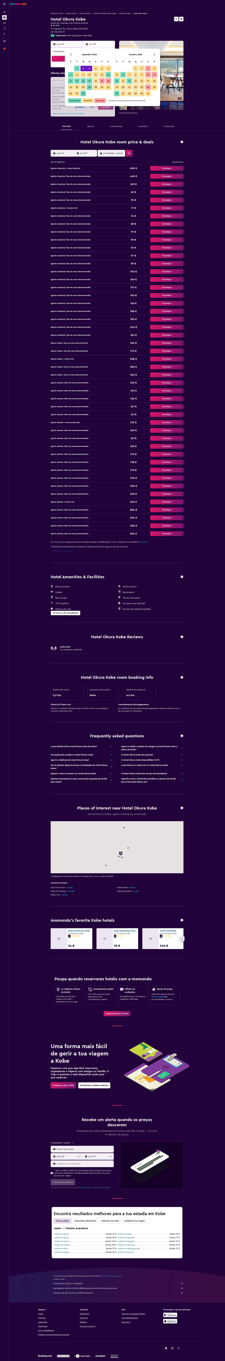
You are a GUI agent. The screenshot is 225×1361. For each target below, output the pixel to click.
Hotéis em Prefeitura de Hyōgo (105, 13)
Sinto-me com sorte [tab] (110, 1221)
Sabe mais (143, 542)
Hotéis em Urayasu (62, 1245)
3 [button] (89, 68)
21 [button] (71, 87)
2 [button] (83, 68)
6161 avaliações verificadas (79, 36)
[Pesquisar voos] (4, 12)
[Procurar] (4, 17)
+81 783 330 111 (58, 32)
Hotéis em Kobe (125, 13)
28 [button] (71, 93)
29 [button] (77, 93)
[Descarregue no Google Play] (170, 1315)
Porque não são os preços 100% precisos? (73, 1293)
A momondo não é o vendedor (68, 1283)
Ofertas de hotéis (57, 13)
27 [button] (108, 87)
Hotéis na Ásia (71, 13)
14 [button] (71, 81)
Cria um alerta (157, 997)
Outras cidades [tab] (62, 1221)
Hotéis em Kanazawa (126, 1245)
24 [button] (89, 87)
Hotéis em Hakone (62, 1241)
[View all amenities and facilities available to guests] (181, 577)
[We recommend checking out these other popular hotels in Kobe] (181, 920)
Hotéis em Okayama (126, 1241)
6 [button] (108, 68)
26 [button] (102, 87)
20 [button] (108, 81)
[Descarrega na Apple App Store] (170, 1321)
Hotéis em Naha (60, 1249)
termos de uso (85, 1187)
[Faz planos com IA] (4, 33)
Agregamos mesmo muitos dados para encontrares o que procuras (85, 1288)
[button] (4, 4)
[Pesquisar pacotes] (4, 28)
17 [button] (89, 81)
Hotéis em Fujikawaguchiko (129, 1249)
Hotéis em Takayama (126, 1238)
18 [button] (96, 81)
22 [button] (77, 87)
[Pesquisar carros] (4, 23)
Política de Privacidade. (101, 1187)
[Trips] (4, 41)
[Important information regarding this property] (181, 677)
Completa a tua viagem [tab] (134, 1221)
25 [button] (96, 87)
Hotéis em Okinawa (126, 1252)
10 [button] (89, 75)
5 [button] (102, 68)
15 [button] (77, 81)
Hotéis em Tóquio (61, 1234)
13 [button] (108, 75)
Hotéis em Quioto (61, 1238)
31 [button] (148, 93)
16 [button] (83, 81)
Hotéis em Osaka (125, 1234)
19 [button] (102, 81)
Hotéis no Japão (84, 13)
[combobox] (85, 1149)
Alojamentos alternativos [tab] (85, 1221)
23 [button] (83, 87)
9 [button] (83, 75)
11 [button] (95, 75)
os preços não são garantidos (111, 1276)
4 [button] (95, 68)
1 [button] (135, 68)
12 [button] (102, 75)
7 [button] (70, 75)
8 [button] (77, 75)
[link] (117, 1013)
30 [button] (83, 93)
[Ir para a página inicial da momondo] (17, 4)
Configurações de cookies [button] (62, 551)
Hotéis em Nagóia (61, 1252)
